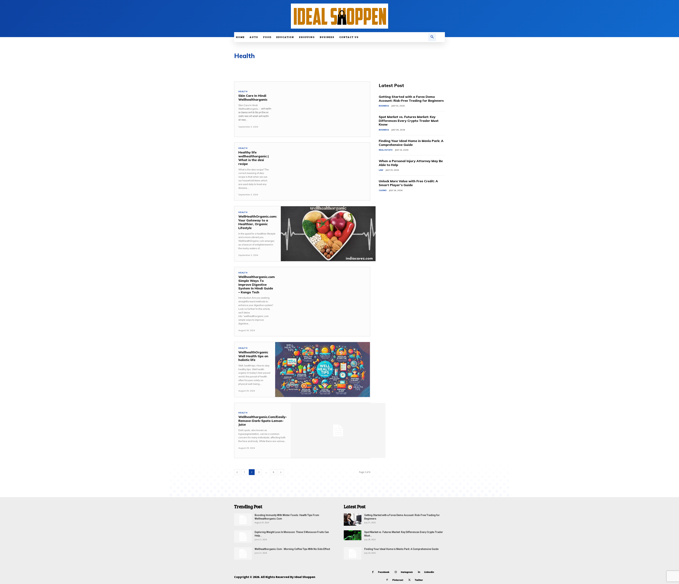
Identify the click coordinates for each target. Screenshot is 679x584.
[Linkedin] (419, 572)
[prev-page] (237, 472)
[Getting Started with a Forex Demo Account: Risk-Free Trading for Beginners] (352, 519)
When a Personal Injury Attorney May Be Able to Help (411, 163)
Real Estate (386, 150)
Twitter (419, 580)
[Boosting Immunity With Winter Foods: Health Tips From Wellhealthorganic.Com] (243, 519)
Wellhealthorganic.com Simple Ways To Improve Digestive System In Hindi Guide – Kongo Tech (256, 284)
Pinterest (397, 580)
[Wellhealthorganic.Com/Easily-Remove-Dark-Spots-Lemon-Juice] (338, 430)
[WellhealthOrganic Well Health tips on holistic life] (322, 369)
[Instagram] (396, 572)
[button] (432, 37)
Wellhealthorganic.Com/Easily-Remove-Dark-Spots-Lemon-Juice (262, 420)
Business (384, 106)
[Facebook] (373, 572)
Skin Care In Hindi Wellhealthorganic (252, 98)
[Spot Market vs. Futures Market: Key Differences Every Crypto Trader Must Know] (352, 535)
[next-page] (281, 472)
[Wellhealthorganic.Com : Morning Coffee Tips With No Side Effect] (243, 553)
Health (243, 92)
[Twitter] (409, 580)
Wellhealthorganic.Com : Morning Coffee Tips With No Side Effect (292, 549)
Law (381, 170)
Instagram (407, 572)
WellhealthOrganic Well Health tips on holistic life (253, 356)
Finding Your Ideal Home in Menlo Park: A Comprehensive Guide (411, 143)
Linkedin (429, 572)
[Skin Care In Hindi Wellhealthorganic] (322, 109)
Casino (383, 190)
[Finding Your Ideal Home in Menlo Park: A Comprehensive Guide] (352, 553)
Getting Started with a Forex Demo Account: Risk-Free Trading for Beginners (411, 99)
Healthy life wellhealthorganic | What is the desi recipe (253, 158)
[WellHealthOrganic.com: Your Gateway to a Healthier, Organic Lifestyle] (328, 233)
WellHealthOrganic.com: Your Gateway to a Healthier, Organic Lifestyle (257, 222)
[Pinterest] (387, 580)
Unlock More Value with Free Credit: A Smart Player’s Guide (408, 183)
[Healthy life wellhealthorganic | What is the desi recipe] (322, 170)
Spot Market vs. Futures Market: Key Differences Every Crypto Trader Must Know (409, 120)
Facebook (383, 572)
